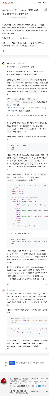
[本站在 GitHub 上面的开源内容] (11, 390)
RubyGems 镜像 (38, 378)
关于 (11, 378)
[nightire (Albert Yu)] (3, 63)
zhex (3, 17)
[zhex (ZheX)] (45, 9)
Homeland (13, 383)
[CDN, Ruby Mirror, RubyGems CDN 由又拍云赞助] (41, 386)
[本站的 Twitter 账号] (14, 390)
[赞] (3, 50)
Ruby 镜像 (27, 378)
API (20, 380)
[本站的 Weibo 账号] (18, 390)
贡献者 (25, 380)
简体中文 (18, 393)
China (7, 2)
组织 (15, 380)
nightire (10, 63)
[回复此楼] (46, 284)
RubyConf (18, 378)
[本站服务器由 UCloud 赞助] (20, 386)
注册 (39, 3)
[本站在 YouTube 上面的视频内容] (21, 390)
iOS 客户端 (34, 391)
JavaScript (7, 10)
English (26, 393)
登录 (44, 3)
